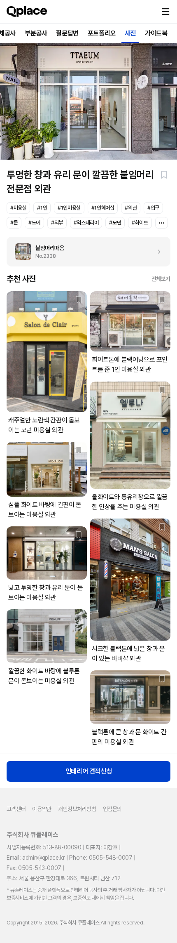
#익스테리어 (86, 222)
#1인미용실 (69, 208)
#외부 (57, 222)
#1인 (42, 208)
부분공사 (36, 33)
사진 (130, 33)
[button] (165, 12)
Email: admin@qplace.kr (36, 857)
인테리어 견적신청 (88, 771)
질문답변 (67, 33)
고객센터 (16, 809)
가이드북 (156, 33)
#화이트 (140, 222)
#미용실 (18, 208)
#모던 (115, 222)
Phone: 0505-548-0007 (100, 857)
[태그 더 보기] (161, 223)
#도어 (34, 222)
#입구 (153, 208)
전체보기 (160, 279)
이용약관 (41, 809)
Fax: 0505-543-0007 (34, 868)
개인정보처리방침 (77, 809)
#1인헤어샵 (102, 208)
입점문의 (112, 809)
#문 (14, 222)
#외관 (131, 208)
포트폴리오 (102, 33)
